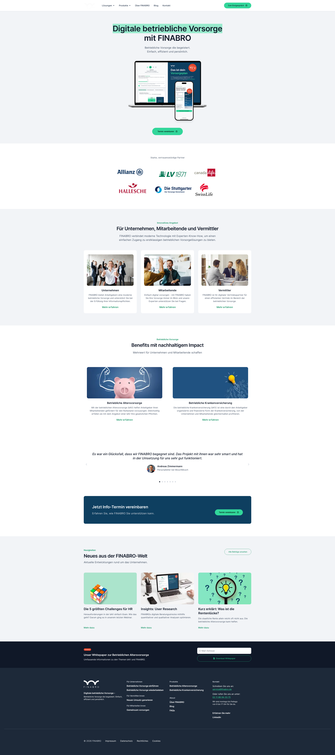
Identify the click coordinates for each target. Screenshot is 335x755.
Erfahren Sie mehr (221, 713)
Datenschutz (126, 741)
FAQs (172, 710)
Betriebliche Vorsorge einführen (143, 686)
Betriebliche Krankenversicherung (187, 690)
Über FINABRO (177, 702)
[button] (86, 464)
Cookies (156, 741)
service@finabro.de (222, 689)
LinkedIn (217, 717)
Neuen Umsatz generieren (140, 700)
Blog (172, 706)
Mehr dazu (89, 627)
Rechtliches (142, 741)
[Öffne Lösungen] (114, 5)
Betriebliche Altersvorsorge (183, 686)
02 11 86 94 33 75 (222, 697)
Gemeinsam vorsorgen (138, 710)
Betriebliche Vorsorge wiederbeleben (145, 690)
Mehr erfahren (110, 307)
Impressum (110, 741)
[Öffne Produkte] (130, 5)
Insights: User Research (159, 609)
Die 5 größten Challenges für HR (108, 609)
